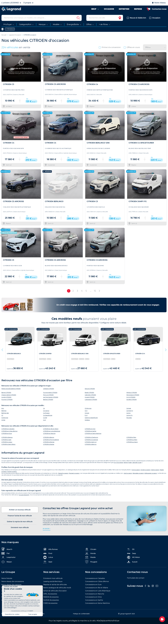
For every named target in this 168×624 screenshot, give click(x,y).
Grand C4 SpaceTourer (91, 417)
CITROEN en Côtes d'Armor (9, 431)
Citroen (87, 413)
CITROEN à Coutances (91, 439)
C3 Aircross (4, 417)
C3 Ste (3, 420)
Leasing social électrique (52, 581)
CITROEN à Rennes (48, 442)
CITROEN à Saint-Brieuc (8, 444)
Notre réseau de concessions (12, 581)
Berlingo (3, 410)
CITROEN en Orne (90, 429)
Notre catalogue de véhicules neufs (57, 588)
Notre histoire (6, 578)
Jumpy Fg (129, 415)
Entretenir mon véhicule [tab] (20, 527)
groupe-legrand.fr (24, 495)
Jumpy (128, 413)
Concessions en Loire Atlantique (97, 591)
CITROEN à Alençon (90, 444)
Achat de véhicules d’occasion (55, 591)
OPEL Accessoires (50, 594)
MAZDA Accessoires (51, 597)
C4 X (44, 420)
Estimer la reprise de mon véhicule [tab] (19, 521)
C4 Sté (45, 417)
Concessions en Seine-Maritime (97, 603)
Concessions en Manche (94, 594)
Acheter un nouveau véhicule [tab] (20, 510)
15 (95, 290)
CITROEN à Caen (6, 439)
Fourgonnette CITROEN (50, 392)
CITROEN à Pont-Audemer (51, 439)
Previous (2, 349)
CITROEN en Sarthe (90, 431)
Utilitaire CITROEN (48, 388)
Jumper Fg (129, 410)
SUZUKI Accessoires (51, 600)
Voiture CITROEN (90, 388)
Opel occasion (155, 469)
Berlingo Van (5, 413)
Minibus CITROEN (131, 392)
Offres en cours (133, 47)
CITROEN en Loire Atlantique (51, 431)
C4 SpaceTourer (47, 415)
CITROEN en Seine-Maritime (93, 433)
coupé (139, 462)
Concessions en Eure (93, 584)
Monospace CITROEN (132, 395)
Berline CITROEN (48, 399)
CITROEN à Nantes (48, 444)
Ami (2, 408)
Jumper (128, 408)
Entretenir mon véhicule (53, 578)
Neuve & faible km (138, 18)
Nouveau (129, 417)
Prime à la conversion (111, 47)
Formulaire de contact (135, 578)
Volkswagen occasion (150, 473)
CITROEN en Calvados (7, 429)
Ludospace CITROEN (91, 399)
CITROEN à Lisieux (6, 442)
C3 (2, 415)
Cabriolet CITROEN (90, 395)
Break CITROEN (89, 392)
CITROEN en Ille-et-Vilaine (50, 429)
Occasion (156, 18)
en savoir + (46, 528)
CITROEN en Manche (49, 433)
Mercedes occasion (138, 473)
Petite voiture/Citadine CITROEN (11, 388)
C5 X (86, 410)
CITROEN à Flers (131, 437)
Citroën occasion (145, 469)
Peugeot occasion (74, 473)
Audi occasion (128, 473)
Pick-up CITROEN (48, 395)
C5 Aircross (88, 408)
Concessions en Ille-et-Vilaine (96, 588)
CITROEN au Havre (132, 442)
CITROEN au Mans (131, 439)
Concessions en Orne (93, 597)
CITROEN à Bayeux (7, 437)
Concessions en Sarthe (94, 600)
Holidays (87, 420)
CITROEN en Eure (6, 433)
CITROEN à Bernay (48, 437)
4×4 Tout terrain (118, 462)
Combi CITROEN (6, 397)
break (130, 462)
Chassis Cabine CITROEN (8, 395)
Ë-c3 (86, 415)
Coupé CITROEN (89, 397)
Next (166, 349)
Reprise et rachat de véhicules (55, 584)
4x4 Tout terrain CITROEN (50, 397)
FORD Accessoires (50, 603)
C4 (44, 408)
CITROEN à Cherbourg (91, 437)
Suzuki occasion (12, 471)
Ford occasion (136, 469)
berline (126, 462)
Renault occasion (63, 473)
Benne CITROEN (6, 392)
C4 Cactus (46, 410)
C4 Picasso (46, 413)
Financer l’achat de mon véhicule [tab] (20, 516)
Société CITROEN (131, 399)
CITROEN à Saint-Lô (90, 442)
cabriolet (134, 462)
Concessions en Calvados (95, 578)
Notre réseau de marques (11, 584)
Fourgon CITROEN (6, 399)
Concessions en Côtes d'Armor (97, 581)
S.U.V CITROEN (130, 397)
